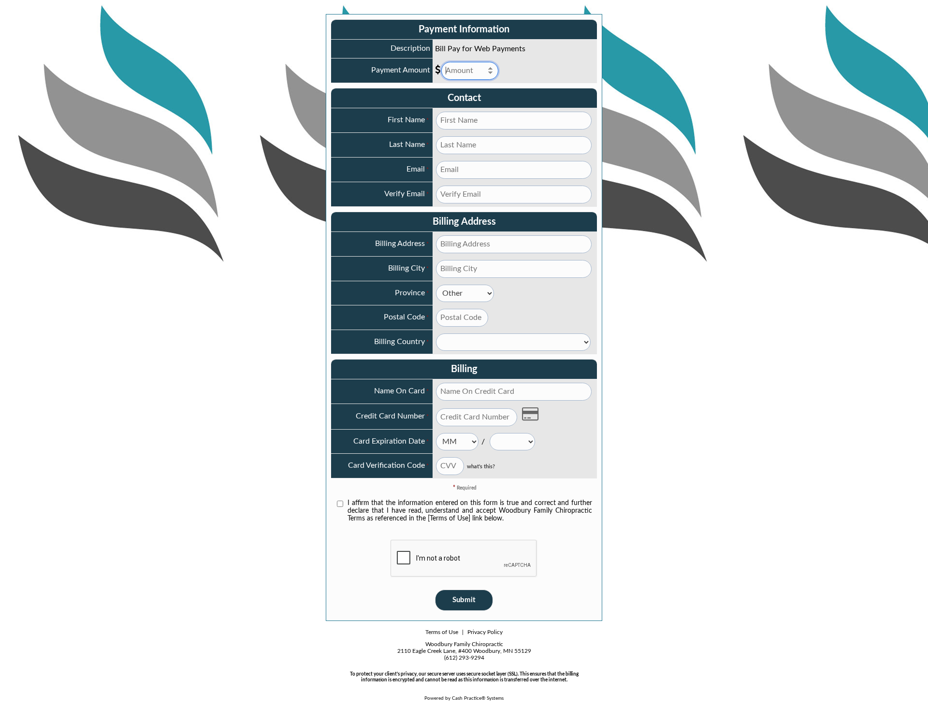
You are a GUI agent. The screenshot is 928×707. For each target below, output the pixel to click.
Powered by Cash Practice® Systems (464, 698)
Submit (464, 600)
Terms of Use (441, 632)
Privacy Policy (485, 632)
